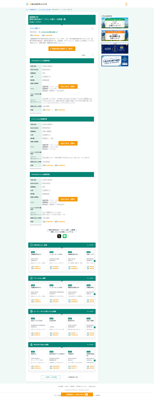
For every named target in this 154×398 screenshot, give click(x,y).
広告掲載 (60, 386)
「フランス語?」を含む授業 (44, 9)
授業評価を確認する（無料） (63, 49)
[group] (39, 260)
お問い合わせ (92, 386)
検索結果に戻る (73, 377)
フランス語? (34, 28)
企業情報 (97, 395)
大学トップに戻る (51, 377)
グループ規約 (57, 395)
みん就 (66, 386)
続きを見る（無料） (68, 86)
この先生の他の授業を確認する (49, 32)
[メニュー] (27, 4)
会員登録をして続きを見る (77, 394)
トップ (27, 9)
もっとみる (90, 245)
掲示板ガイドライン (81, 386)
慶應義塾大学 (33, 9)
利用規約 (72, 386)
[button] (95, 261)
